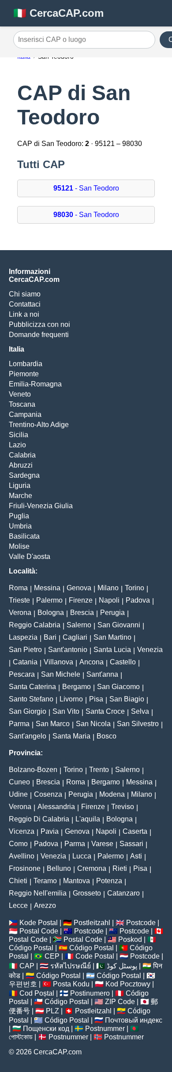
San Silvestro (138, 723)
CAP (26, 966)
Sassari (131, 843)
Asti (136, 856)
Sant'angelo (27, 736)
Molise (19, 546)
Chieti (18, 881)
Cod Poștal (36, 993)
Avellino (21, 856)
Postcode (141, 922)
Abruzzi (21, 465)
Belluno (59, 868)
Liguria (19, 485)
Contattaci (25, 304)
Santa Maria (71, 736)
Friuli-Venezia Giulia (41, 506)
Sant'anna (102, 674)
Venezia (150, 649)
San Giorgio (27, 711)
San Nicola (93, 723)
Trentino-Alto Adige (39, 424)
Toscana (22, 404)
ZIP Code (120, 1001)
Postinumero (90, 993)
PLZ (52, 1011)
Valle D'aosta (29, 556)
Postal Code (38, 931)
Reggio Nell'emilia (38, 893)
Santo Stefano (31, 699)
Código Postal (31, 948)
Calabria (22, 455)
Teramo (45, 881)
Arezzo (45, 905)
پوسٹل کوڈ (122, 966)
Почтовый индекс (133, 1020)
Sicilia (18, 435)
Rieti (119, 868)
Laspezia (23, 637)
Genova (79, 588)
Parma (19, 723)
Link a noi (24, 314)
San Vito (65, 711)
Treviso (122, 806)
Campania (25, 414)
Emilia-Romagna (35, 384)
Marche (20, 495)
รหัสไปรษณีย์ (70, 966)
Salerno (79, 625)
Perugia (112, 612)
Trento (99, 769)
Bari (50, 637)
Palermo (49, 600)
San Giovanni (118, 625)
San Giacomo (118, 686)
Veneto (20, 394)
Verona (20, 612)
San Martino (112, 637)
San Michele (60, 674)
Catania (25, 662)
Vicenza (21, 831)
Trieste (19, 600)
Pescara (22, 674)
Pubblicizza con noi (39, 324)
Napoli (109, 600)
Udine (18, 794)
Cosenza (48, 794)
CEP (52, 956)
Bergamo (76, 686)
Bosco (106, 736)
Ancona (91, 662)
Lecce (18, 905)
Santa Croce (105, 711)
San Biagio (126, 699)
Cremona (91, 868)
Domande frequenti (39, 334)
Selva (140, 711)
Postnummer (105, 1028)
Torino (134, 588)
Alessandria (56, 806)
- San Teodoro (86, 188)
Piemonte (24, 374)
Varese (102, 843)
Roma (18, 588)
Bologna (50, 612)
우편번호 (23, 984)
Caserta (135, 831)
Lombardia (25, 363)
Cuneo (19, 782)
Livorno (71, 699)
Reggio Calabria (34, 625)
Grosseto (87, 893)
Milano (108, 588)
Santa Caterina (32, 686)
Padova (138, 600)
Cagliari (75, 637)
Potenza (109, 881)
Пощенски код (46, 1028)
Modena (112, 794)
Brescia (82, 612)
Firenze (81, 600)
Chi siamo (25, 294)
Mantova (76, 881)
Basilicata (24, 536)
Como (18, 843)
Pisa (96, 699)
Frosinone (25, 868)
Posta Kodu (71, 984)
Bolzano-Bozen (33, 769)
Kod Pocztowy (127, 984)
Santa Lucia (112, 649)
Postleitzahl (92, 922)
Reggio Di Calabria (39, 819)
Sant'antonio (67, 649)
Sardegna (24, 475)
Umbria (20, 526)
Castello (123, 662)
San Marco (53, 723)
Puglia (19, 516)
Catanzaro (123, 893)
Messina (47, 588)
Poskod (130, 939)
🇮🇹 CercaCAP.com (58, 13)
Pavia (50, 831)
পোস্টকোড (21, 1037)
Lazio (17, 445)
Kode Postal (38, 922)
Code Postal (94, 956)
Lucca (81, 856)
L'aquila (87, 819)
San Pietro (25, 649)
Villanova (58, 662)
